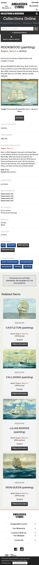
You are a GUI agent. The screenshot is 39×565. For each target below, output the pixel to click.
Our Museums (6, 7)
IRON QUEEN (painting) (19, 487)
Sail (3, 245)
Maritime (11, 245)
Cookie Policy (22, 561)
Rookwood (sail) (8, 249)
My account (33, 6)
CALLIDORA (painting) (19, 377)
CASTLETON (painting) (19, 327)
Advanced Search (20, 32)
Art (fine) (27, 266)
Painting (18, 266)
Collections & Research (12, 13)
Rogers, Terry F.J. (10, 51)
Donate (3, 2)
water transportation (10, 262)
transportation (26, 262)
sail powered (6, 266)
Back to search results (11, 39)
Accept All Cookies (20, 563)
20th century (23, 245)
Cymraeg (35, 2)
